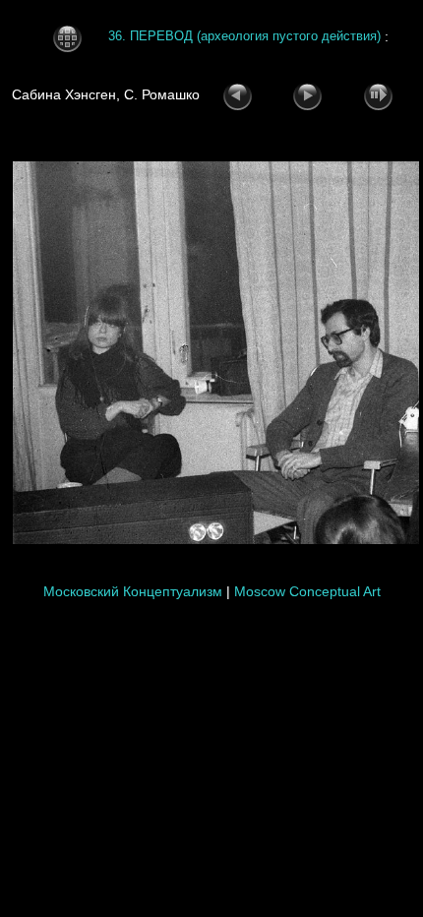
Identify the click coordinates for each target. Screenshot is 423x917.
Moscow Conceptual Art (307, 591)
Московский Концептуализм (132, 591)
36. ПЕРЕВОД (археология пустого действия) (244, 37)
